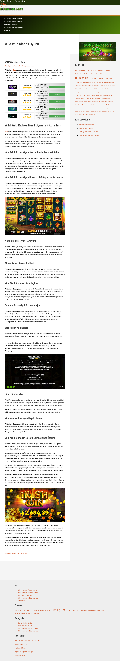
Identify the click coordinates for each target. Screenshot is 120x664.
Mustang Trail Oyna (79, 108)
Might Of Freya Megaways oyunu (97, 104)
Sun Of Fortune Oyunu (90, 114)
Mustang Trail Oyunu (90, 108)
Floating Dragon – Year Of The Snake (27, 640)
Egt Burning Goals (21, 644)
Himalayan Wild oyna (80, 95)
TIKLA (3, 4)
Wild (6, 132)
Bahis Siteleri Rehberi (86, 125)
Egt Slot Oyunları (89, 89)
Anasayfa (7, 30)
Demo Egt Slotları (87, 82)
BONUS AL (57, 87)
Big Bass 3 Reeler (79, 73)
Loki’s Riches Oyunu (79, 98)
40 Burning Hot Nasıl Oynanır (99, 70)
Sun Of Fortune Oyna (79, 114)
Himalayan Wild (116, 92)
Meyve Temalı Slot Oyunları (81, 101)
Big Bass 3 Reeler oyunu (101, 73)
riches (14, 70)
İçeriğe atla (4, 6)
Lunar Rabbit (88, 98)
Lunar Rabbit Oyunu (96, 98)
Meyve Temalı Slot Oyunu (94, 101)
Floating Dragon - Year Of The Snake (83, 92)
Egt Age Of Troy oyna (110, 85)
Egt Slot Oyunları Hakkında (100, 89)
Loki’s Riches (99, 95)
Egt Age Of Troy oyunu (80, 89)
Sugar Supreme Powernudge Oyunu (99, 111)
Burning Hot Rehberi (10, 24)
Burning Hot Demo (97, 78)
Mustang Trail (109, 104)
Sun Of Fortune (111, 111)
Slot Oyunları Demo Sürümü (13, 21)
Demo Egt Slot (109, 78)
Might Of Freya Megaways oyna (82, 104)
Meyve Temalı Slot (106, 98)
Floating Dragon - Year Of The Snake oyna (102, 92)
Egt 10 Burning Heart (96, 82)
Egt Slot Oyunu (110, 89)
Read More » (17, 554)
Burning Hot (82, 78)
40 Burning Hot (81, 70)
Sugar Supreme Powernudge (102, 108)
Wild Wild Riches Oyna (15, 61)
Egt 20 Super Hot (79, 85)
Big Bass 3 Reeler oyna (89, 73)
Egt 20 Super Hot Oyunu (99, 85)
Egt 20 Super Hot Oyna (88, 85)
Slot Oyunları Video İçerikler (13, 18)
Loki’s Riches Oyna (107, 95)
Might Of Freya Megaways (106, 101)
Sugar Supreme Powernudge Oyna (82, 111)
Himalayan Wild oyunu (91, 95)
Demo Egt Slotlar (78, 82)
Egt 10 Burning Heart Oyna (108, 82)
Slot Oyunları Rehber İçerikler (13, 27)
